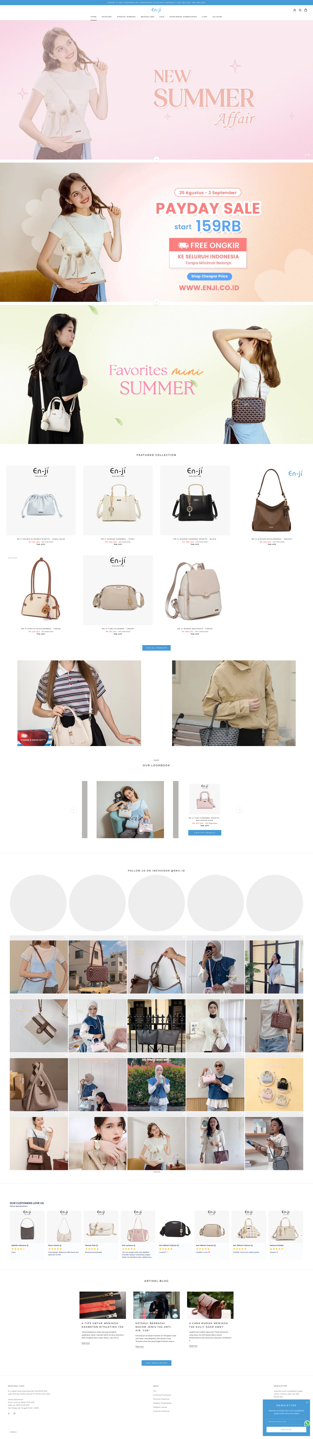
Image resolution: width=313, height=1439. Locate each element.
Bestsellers (147, 17)
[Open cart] (306, 10)
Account (217, 17)
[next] (239, 809)
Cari (154, 1391)
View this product (204, 833)
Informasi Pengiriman (161, 1399)
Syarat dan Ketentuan (161, 1411)
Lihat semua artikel (156, 1363)
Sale (162, 17)
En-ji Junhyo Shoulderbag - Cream (41, 629)
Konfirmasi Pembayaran (183, 17)
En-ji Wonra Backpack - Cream (195, 629)
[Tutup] (307, 1402)
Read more (86, 1343)
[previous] (73, 809)
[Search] (300, 10)
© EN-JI (13, 1432)
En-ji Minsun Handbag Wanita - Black (195, 539)
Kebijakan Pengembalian (162, 1403)
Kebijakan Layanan (160, 1407)
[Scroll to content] (156, 159)
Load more (156, 1172)
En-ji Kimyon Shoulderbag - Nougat (272, 539)
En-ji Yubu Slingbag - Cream (118, 629)
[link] (39, 964)
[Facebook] (9, 1413)
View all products (156, 648)
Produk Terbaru (126, 17)
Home (94, 17)
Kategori (107, 17)
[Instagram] (14, 1413)
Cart (204, 17)
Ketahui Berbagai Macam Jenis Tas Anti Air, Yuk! (153, 1327)
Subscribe (286, 1429)
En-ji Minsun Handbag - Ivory (118, 539)
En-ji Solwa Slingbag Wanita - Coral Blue (41, 539)
